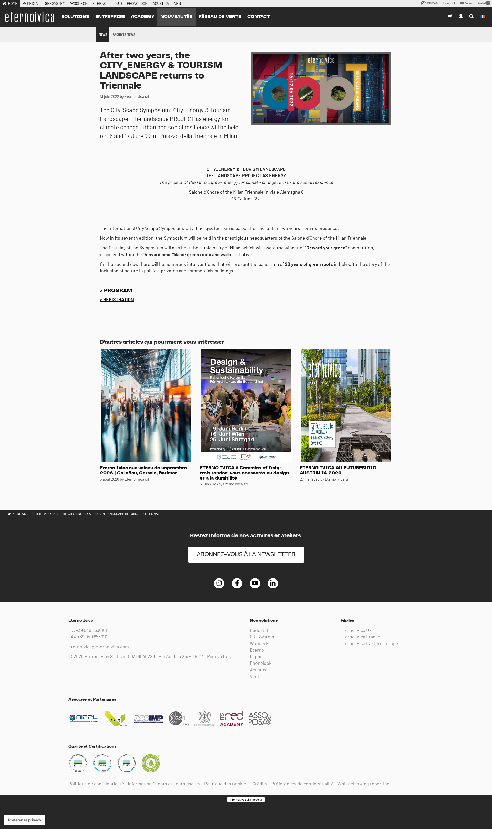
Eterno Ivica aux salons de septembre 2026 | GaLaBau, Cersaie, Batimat (143, 470)
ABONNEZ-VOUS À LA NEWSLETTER (246, 555)
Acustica (259, 670)
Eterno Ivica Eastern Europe (369, 643)
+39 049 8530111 (92, 637)
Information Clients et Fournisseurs (164, 784)
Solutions (75, 16)
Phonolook (260, 663)
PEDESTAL (31, 4)
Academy (142, 16)
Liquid (256, 657)
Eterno (257, 650)
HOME (12, 4)
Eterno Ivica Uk (356, 630)
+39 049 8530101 (91, 630)
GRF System (262, 637)
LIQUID (116, 4)
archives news (124, 34)
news (103, 34)
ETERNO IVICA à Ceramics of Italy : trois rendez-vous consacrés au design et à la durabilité (244, 473)
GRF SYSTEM (55, 4)
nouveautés (176, 16)
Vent (254, 677)
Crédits (260, 784)
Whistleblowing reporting (363, 784)
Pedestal (259, 630)
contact (258, 16)
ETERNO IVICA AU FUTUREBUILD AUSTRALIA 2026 (338, 470)
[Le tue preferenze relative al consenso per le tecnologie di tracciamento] (24, 820)
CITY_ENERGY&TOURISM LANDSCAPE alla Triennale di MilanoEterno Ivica (29, 17)
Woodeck (259, 643)
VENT (178, 4)
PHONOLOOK (137, 4)
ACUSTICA (160, 4)
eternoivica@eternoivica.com (98, 647)
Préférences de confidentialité (302, 784)
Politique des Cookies (226, 784)
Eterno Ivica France (360, 637)
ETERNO (99, 4)
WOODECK (78, 4)
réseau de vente (220, 16)
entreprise (110, 16)
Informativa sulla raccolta (246, 799)
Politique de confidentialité (96, 784)
